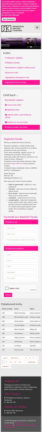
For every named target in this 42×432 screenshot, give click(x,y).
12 (20, 362)
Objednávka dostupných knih (17, 77)
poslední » (6, 366)
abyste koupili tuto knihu (16, 127)
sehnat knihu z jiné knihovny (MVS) (18, 116)
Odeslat (8, 295)
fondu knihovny (16, 163)
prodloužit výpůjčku (15, 100)
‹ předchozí (14, 358)
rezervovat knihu (14, 105)
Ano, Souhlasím (9, 19)
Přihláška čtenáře (12, 63)
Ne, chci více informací (10, 15)
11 (15, 362)
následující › (32, 362)
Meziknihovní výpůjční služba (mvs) (20, 68)
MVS (15, 209)
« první (4, 358)
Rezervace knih (11, 73)
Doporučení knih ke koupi (15, 82)
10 (11, 362)
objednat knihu (13, 110)
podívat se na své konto (17, 122)
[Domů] (12, 29)
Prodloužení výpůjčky (14, 58)
